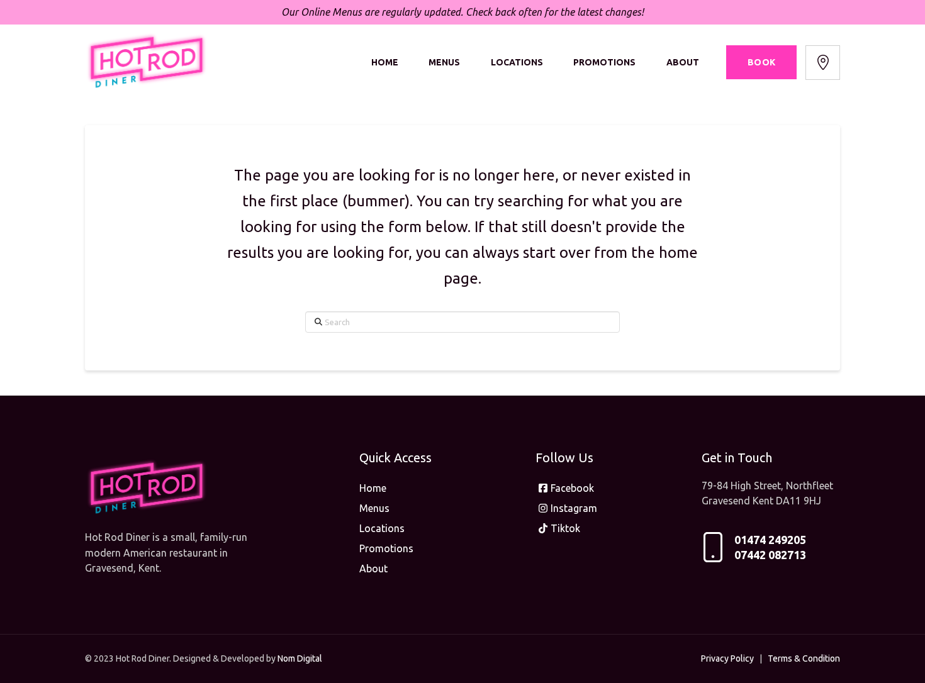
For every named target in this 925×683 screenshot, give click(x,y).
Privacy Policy (727, 658)
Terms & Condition (804, 658)
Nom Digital (300, 658)
